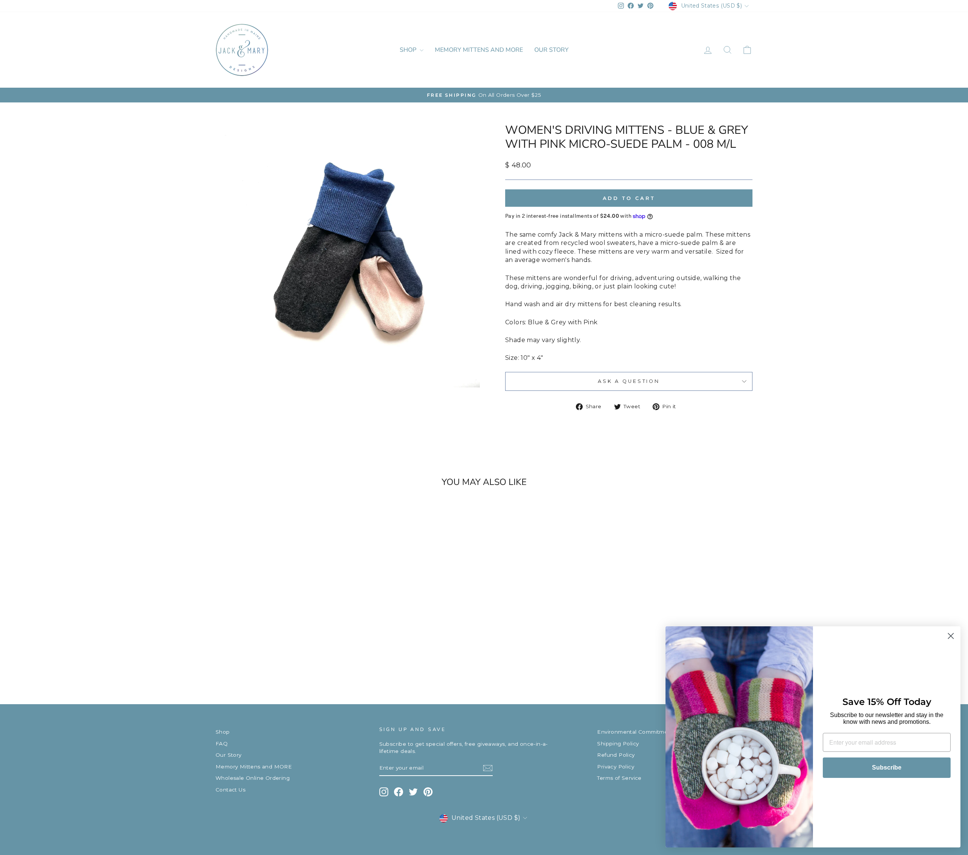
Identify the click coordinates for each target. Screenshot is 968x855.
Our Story (551, 50)
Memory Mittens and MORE (479, 50)
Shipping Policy (618, 743)
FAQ (222, 743)
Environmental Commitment (635, 732)
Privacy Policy (615, 767)
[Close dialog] (950, 636)
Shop (409, 50)
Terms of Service (619, 778)
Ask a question (629, 381)
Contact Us (230, 790)
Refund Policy (615, 755)
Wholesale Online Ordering (253, 778)
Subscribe (886, 767)
